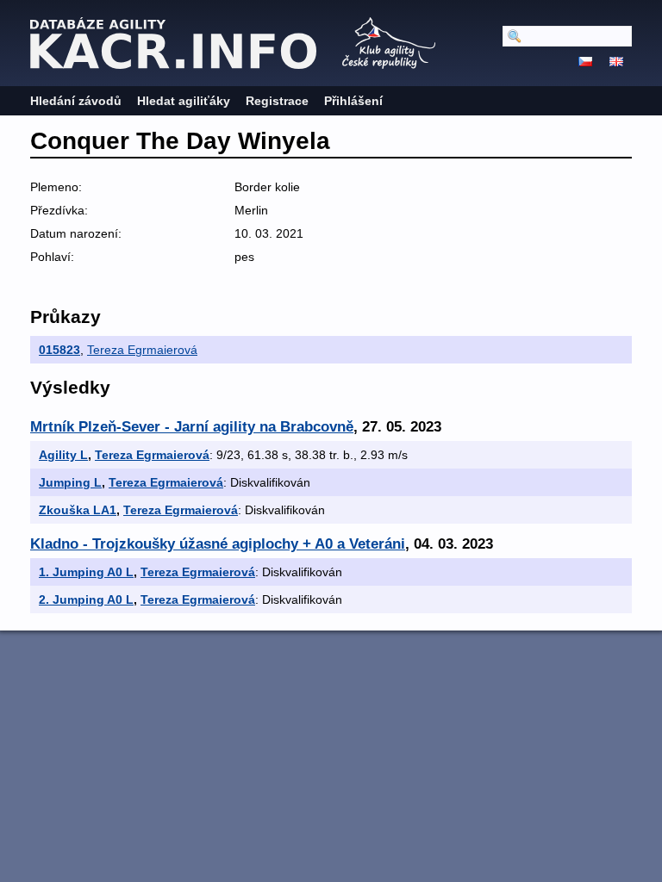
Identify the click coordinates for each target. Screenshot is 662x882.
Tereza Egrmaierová (142, 350)
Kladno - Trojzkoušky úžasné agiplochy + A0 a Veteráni (217, 544)
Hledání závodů (76, 101)
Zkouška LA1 (77, 510)
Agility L (63, 455)
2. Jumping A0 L (86, 599)
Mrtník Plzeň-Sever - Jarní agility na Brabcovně (191, 427)
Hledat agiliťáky (183, 101)
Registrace (277, 101)
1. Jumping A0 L (86, 572)
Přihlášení (353, 101)
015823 (59, 350)
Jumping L (70, 482)
